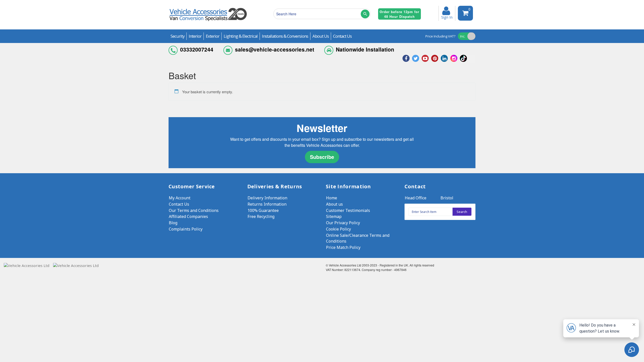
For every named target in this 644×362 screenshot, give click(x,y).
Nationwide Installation (365, 49)
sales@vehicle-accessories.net (274, 49)
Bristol (446, 198)
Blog (173, 222)
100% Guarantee (263, 210)
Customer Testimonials (348, 210)
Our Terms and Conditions (194, 210)
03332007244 (196, 49)
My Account (179, 198)
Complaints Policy (186, 229)
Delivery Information (267, 198)
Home (331, 198)
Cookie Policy (338, 229)
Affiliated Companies (188, 216)
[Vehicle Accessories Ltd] (208, 21)
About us (334, 204)
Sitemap (334, 216)
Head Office (415, 198)
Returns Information (267, 204)
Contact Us (179, 204)
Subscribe (322, 156)
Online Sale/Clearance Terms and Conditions (357, 238)
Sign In (447, 17)
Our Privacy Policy (343, 222)
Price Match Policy (343, 247)
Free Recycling (261, 216)
